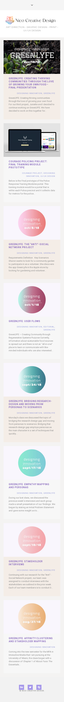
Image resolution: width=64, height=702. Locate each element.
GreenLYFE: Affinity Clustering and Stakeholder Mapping (31, 640)
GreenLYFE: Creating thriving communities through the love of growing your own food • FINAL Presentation (31, 83)
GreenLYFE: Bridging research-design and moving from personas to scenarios (30, 404)
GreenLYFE (49, 93)
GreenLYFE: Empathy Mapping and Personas (29, 486)
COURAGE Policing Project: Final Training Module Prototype (28, 164)
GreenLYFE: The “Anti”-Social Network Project (29, 246)
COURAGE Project (32, 173)
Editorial (49, 327)
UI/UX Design (47, 176)
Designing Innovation (29, 93)
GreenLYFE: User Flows (24, 321)
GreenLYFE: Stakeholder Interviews (26, 563)
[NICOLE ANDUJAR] (32, 20)
